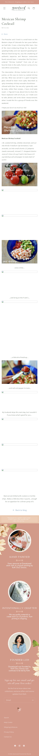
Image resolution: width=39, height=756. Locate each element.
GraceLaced (16, 754)
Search (6, 718)
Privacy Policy (9, 732)
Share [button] (6, 34)
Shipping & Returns (10, 727)
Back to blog (21, 510)
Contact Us (8, 737)
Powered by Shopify (25, 754)
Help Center (8, 722)
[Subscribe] (32, 700)
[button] (4, 8)
